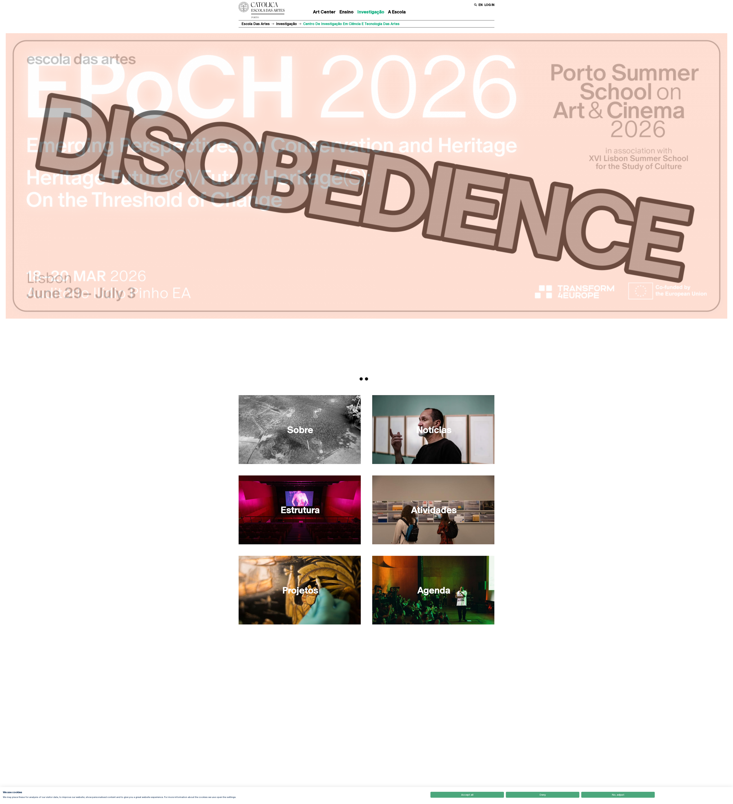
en (481, 5)
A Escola (397, 11)
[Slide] (366, 204)
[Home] (266, 10)
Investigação (370, 11)
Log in (489, 5)
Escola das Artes (255, 24)
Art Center (324, 11)
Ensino (346, 11)
